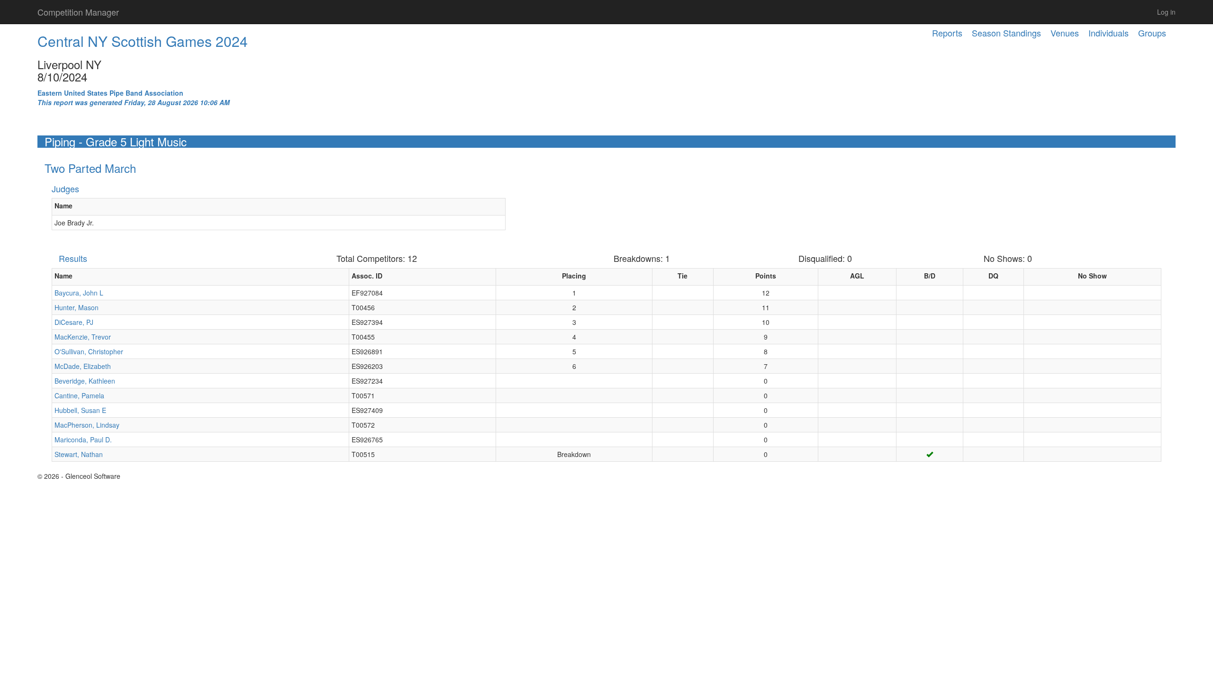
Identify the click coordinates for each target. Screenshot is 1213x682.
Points (765, 275)
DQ (993, 275)
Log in (1166, 12)
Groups (1152, 33)
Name (63, 205)
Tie (683, 275)
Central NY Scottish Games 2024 (142, 41)
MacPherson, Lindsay (86, 425)
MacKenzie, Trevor (82, 336)
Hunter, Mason (76, 307)
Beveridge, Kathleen (84, 381)
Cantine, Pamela (79, 395)
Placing (574, 275)
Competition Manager (78, 12)
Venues (1064, 33)
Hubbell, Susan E (80, 410)
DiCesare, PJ (73, 322)
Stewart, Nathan (78, 454)
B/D (929, 275)
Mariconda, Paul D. (83, 439)
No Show (1092, 275)
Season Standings (1006, 33)
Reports (947, 33)
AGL (857, 275)
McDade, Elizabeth (82, 366)
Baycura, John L (78, 292)
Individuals (1108, 33)
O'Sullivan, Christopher (88, 351)
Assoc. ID (367, 275)
